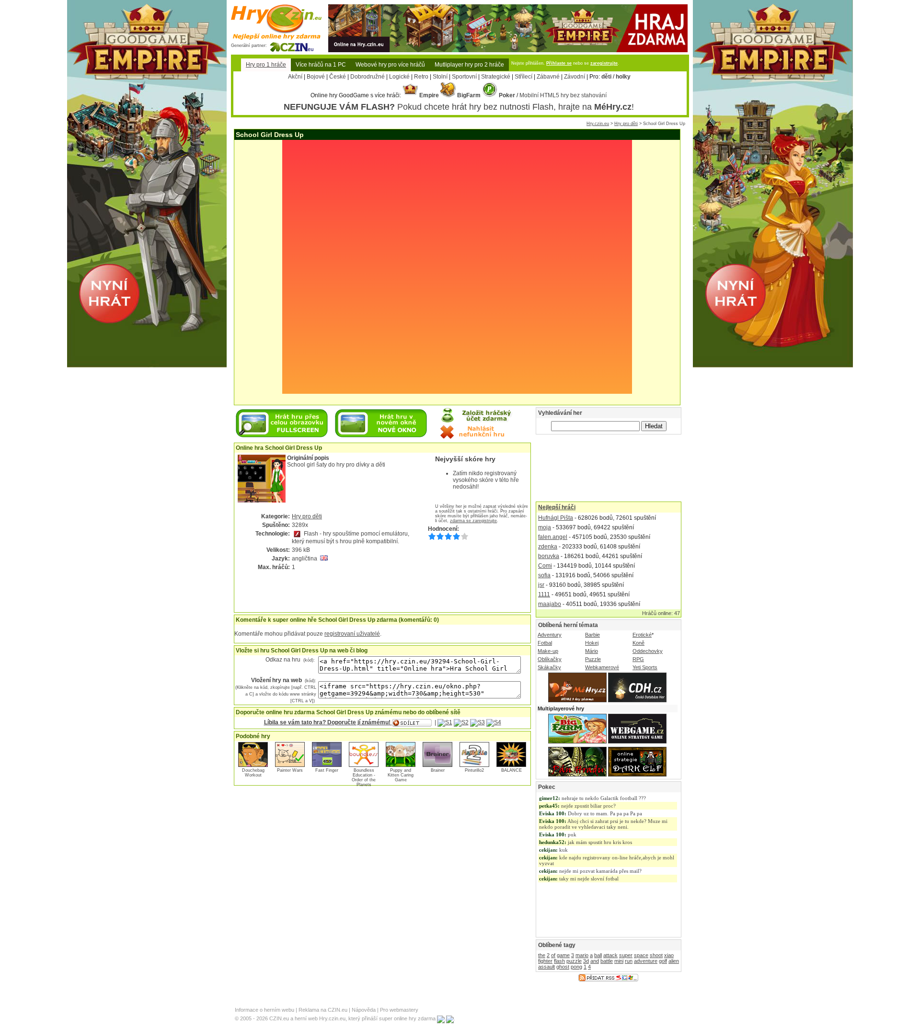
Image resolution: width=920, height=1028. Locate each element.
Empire (428, 95)
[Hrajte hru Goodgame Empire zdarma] (147, 365)
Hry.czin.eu (597, 123)
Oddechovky (647, 651)
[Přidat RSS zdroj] (608, 979)
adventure (645, 961)
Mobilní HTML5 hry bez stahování (563, 95)
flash (559, 961)
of (553, 955)
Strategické (495, 76)
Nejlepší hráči (556, 507)
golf (663, 961)
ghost (562, 967)
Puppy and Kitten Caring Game (401, 775)
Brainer (438, 770)
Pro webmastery (399, 1010)
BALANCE (511, 770)
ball (598, 955)
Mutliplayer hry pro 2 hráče (469, 64)
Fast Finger (326, 770)
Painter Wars (290, 770)
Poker (506, 95)
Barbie (592, 635)
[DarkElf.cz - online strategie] (637, 774)
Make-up (548, 651)
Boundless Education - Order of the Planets (364, 777)
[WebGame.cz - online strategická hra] (637, 741)
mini (618, 961)
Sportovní (464, 76)
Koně (638, 643)
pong (576, 967)
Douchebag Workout (253, 772)
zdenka (547, 546)
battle (606, 961)
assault (546, 967)
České (337, 76)
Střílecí (523, 76)
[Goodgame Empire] (508, 7)
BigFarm (468, 95)
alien (673, 961)
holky (623, 76)
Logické (399, 76)
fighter (545, 961)
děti (606, 76)
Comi (545, 565)
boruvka (548, 556)
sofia (544, 575)
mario (581, 955)
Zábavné (548, 76)
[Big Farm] (577, 741)
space (641, 955)
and (594, 961)
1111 (544, 594)
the (541, 955)
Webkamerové (602, 667)
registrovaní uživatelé (352, 633)
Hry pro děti (626, 123)
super (625, 955)
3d (586, 961)
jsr (541, 585)
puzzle (574, 961)
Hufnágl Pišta (555, 517)
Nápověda (364, 1010)
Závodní (574, 76)
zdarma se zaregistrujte (473, 520)
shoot (656, 955)
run (628, 961)
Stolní (440, 76)
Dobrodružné (367, 76)
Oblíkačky (550, 659)
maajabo (549, 604)
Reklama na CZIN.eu (323, 1010)
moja (544, 527)
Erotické (642, 635)
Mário (591, 651)
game (563, 955)
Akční (295, 76)
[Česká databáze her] (637, 700)
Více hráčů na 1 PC (321, 64)
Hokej (591, 643)
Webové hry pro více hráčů (390, 64)
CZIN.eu (279, 1018)
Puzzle (593, 659)
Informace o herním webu (264, 1010)
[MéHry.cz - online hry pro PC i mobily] (577, 700)
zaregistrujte (604, 63)
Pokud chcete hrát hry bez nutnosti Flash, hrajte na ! (459, 107)
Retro (421, 76)
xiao (669, 955)
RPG (638, 659)
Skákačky (549, 667)
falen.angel (552, 537)
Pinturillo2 (474, 770)
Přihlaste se (559, 63)
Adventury (550, 635)
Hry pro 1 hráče (266, 64)
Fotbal (545, 643)
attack (610, 955)
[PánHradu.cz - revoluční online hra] (577, 774)
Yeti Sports (644, 667)
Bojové (316, 76)
